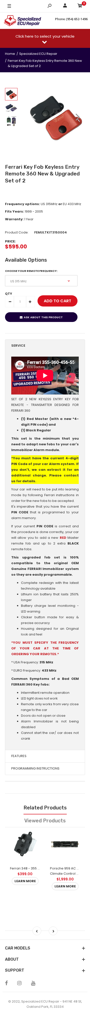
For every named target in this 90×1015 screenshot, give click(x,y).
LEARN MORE (25, 881)
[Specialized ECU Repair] (22, 20)
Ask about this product (43, 317)
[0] (80, 6)
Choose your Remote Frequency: (31, 271)
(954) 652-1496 (77, 19)
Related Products (45, 808)
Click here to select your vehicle (45, 36)
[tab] (45, 346)
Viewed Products (45, 821)
